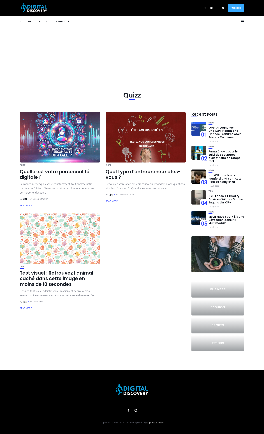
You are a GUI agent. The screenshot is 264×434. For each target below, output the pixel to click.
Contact (63, 21)
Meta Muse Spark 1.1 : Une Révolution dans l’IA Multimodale (226, 220)
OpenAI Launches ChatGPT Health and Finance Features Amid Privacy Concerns (225, 132)
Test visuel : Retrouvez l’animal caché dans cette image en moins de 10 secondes (56, 278)
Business (217, 289)
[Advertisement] (132, 54)
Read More (26, 205)
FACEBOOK (236, 8)
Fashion (218, 307)
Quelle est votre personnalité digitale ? (54, 174)
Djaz (25, 199)
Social (44, 21)
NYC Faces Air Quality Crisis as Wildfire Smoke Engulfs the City (226, 199)
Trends (218, 343)
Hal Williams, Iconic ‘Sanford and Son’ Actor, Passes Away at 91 (226, 178)
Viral (211, 191)
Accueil (26, 21)
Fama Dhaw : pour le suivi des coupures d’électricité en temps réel (224, 156)
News (211, 123)
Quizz (23, 165)
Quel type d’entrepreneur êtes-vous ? (143, 174)
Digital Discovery (154, 422)
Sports (218, 325)
